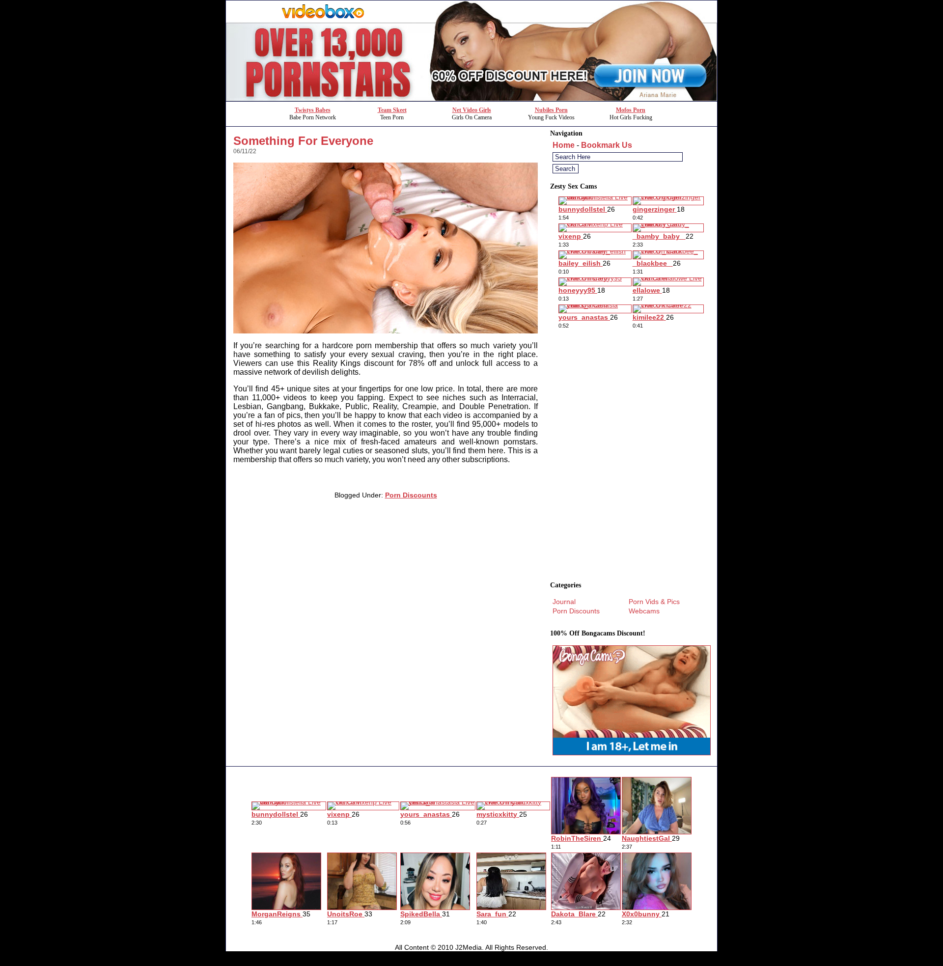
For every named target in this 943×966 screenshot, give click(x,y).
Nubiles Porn (551, 110)
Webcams (644, 611)
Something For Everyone (303, 140)
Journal (564, 602)
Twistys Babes (313, 110)
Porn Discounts (411, 495)
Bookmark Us (606, 145)
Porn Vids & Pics (654, 602)
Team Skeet (392, 110)
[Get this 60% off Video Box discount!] (471, 98)
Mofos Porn (630, 110)
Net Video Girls (471, 110)
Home (564, 145)
